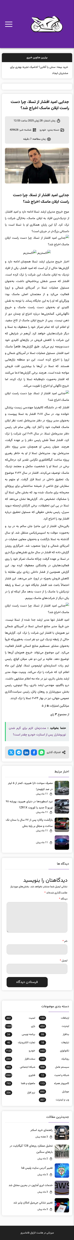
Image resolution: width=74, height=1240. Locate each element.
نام (64, 941)
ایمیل (63, 961)
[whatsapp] (41, 752)
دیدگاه (63, 899)
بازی (20, 1026)
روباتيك (54, 1059)
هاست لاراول (36, 1233)
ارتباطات (54, 1018)
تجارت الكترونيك (21, 1043)
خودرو (43, 130)
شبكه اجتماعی (20, 1067)
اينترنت (54, 1026)
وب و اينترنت (54, 1100)
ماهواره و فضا (20, 1083)
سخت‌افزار (20, 1059)
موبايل (54, 1092)
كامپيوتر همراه (54, 1083)
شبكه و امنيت (55, 1075)
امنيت (20, 1018)
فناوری (20, 1075)
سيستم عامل (54, 1067)
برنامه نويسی (21, 1034)
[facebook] (34, 752)
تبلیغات (55, 1043)
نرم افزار (20, 1093)
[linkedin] (26, 752)
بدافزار (55, 1034)
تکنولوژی (54, 1051)
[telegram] (19, 752)
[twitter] (11, 752)
